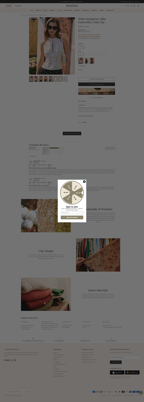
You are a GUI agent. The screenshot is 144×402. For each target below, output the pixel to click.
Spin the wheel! (72, 217)
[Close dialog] (84, 181)
